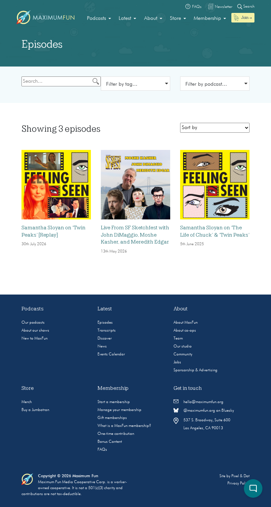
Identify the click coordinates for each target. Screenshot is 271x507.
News (102, 346)
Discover (104, 339)
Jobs (177, 362)
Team (178, 339)
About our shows (35, 331)
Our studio (183, 346)
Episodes (105, 323)
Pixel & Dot (240, 476)
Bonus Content (109, 442)
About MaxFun (186, 323)
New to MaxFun (34, 339)
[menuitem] (99, 18)
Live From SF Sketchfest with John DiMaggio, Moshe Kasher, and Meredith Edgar (135, 235)
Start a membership (113, 402)
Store (175, 18)
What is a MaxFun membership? (124, 426)
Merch (26, 402)
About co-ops (185, 331)
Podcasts (96, 18)
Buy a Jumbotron (35, 410)
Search (248, 7)
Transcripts (106, 331)
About (150, 18)
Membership (207, 18)
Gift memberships (112, 418)
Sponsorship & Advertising (195, 370)
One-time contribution (115, 434)
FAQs (102, 450)
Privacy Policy (238, 483)
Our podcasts (33, 323)
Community (183, 354)
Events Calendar (111, 354)
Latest (125, 18)
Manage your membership (119, 410)
